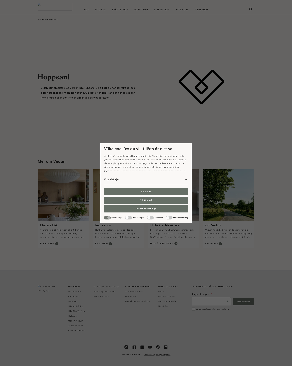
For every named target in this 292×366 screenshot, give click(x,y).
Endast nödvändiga (146, 209)
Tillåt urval (146, 200)
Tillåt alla (146, 192)
